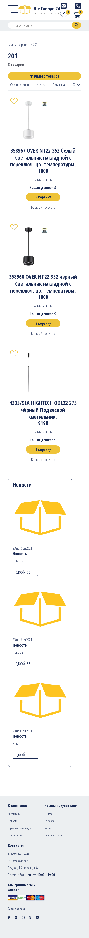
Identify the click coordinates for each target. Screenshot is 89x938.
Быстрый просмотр (43, 207)
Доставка (49, 821)
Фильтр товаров (46, 76)
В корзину (43, 197)
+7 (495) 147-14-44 (18, 854)
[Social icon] (9, 917)
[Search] (76, 25)
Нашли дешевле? (43, 187)
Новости (12, 821)
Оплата (48, 814)
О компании (15, 814)
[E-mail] (64, 5)
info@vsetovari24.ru (18, 861)
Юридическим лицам (19, 828)
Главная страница (19, 44)
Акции (47, 828)
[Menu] (13, 9)
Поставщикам (15, 835)
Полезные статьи (53, 835)
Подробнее (21, 572)
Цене (37, 85)
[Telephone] (78, 5)
